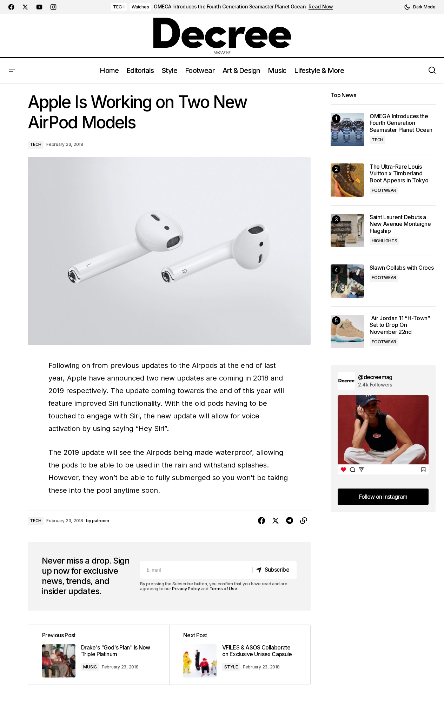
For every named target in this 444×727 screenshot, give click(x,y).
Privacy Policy (186, 588)
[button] (420, 7)
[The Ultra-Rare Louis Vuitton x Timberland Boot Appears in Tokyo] (347, 180)
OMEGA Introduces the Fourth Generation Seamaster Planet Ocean (230, 6)
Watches (140, 6)
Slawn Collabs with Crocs (401, 267)
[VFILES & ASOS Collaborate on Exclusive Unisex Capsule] (239, 655)
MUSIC (90, 666)
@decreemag (375, 377)
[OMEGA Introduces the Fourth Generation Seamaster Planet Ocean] (347, 129)
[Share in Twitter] (276, 521)
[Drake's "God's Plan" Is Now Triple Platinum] (98, 655)
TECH (119, 6)
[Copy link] (304, 521)
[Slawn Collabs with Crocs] (347, 281)
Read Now (321, 6)
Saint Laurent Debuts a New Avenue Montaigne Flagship (400, 224)
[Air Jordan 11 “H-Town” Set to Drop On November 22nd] (347, 331)
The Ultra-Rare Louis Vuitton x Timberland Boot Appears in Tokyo (399, 173)
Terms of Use (223, 588)
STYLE (231, 666)
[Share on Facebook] (261, 521)
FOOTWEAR (384, 190)
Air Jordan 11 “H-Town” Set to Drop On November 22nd (400, 325)
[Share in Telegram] (290, 521)
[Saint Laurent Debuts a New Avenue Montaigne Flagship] (347, 230)
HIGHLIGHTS (384, 240)
